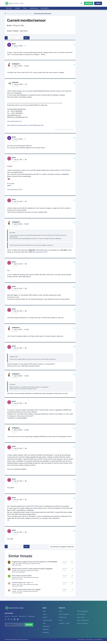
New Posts (24, 31)
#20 (74, 530)
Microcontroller (81, 614)
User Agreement (98, 639)
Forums (17, 8)
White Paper (46, 626)
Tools (25, 8)
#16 (74, 428)
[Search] (81, 3)
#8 (74, 222)
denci (14, 157)
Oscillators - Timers (64, 623)
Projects (45, 617)
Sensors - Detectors (82, 623)
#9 (74, 262)
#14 (74, 374)
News (44, 611)
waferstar (15, 82)
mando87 (14, 570)
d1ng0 (13, 563)
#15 (74, 402)
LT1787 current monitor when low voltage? (26, 589)
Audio (60, 611)
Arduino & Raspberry (82, 611)
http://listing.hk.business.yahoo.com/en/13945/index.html (25, 125)
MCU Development (64, 614)
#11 (74, 309)
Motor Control (80, 617)
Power (60, 620)
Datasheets (45, 8)
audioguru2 (16, 64)
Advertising (31, 616)
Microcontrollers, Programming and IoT (31, 563)
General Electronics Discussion (31, 570)
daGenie (20, 592)
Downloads (46, 629)
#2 (74, 44)
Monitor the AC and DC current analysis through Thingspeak (32, 568)
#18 (74, 479)
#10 (74, 287)
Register (88, 3)
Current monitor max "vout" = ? (22, 582)
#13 (74, 346)
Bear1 (10, 25)
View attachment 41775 (40, 252)
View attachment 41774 (14, 189)
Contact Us (14, 616)
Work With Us (22, 616)
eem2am (14, 584)
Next (26, 37)
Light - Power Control (82, 620)
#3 (74, 64)
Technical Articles (47, 620)
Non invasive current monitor (22, 575)
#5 (74, 137)
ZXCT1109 (64, 170)
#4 (74, 83)
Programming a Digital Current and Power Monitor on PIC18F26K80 (34, 562)
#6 (74, 158)
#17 (74, 447)
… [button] (17, 37)
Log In (98, 3)
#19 (74, 498)
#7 (74, 200)
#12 (74, 328)
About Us (7, 616)
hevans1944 (22, 572)
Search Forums (12, 31)
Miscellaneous (62, 617)
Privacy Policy (81, 639)
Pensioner (14, 577)
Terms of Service (90, 639)
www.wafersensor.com (14, 121)
